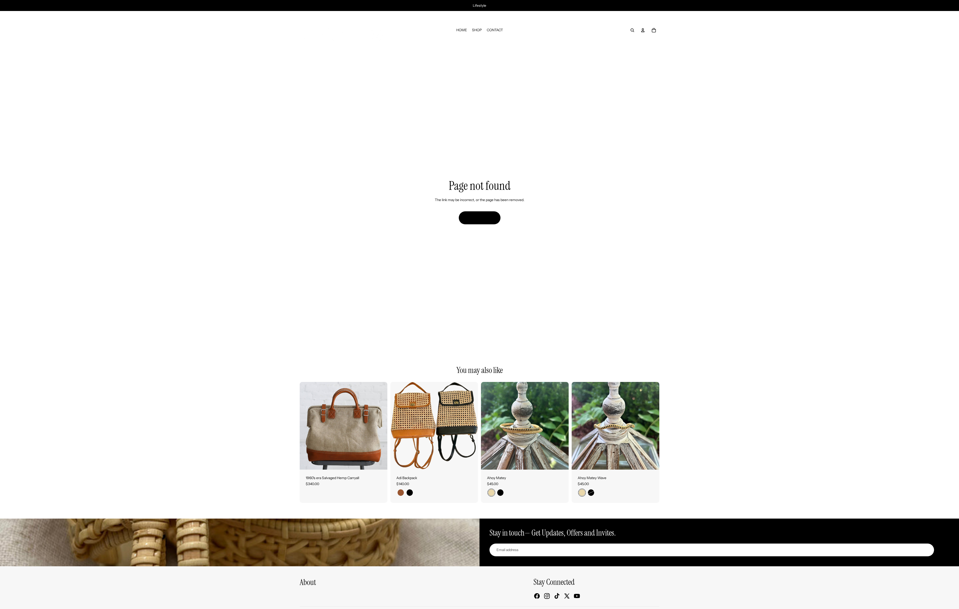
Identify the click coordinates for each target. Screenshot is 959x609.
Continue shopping (479, 217)
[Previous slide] (307, 425)
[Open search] (632, 30)
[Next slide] (379, 425)
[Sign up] (942, 550)
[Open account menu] (642, 30)
